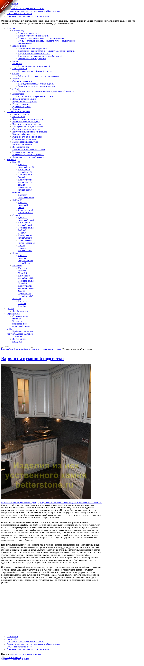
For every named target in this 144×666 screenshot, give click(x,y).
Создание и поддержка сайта (15, 659)
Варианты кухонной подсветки (32, 358)
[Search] (2, 347)
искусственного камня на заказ (27, 654)
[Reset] (32, 347)
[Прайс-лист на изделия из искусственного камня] (9, 18)
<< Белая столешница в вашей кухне (18, 502)
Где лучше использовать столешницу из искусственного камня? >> (70, 502)
